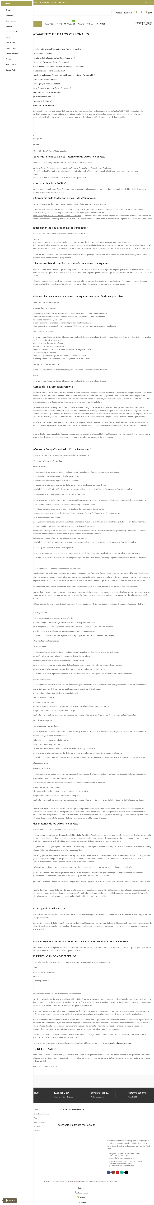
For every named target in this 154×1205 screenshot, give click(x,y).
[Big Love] (121, 1081)
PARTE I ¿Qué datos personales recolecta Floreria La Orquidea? (38, 71)
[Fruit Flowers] (60, 1081)
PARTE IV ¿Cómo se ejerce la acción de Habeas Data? (33, 105)
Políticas (37, 1130)
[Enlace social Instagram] (129, 2)
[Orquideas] (40, 1081)
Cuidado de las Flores (42, 1114)
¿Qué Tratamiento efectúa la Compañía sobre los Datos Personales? (42, 88)
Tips (35, 1118)
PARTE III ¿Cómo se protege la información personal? (33, 97)
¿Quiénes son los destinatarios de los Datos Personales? (37, 92)
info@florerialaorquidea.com (119, 1043)
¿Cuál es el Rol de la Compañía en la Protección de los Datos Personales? (44, 58)
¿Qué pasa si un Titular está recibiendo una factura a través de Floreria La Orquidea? (48, 66)
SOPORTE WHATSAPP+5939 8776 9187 (143, 24)
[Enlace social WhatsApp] (135, 2)
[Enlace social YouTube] (132, 2)
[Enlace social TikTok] (138, 2)
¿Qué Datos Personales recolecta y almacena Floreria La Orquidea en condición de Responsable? (54, 75)
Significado (38, 1126)
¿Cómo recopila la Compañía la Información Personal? (35, 79)
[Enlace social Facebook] (126, 2)
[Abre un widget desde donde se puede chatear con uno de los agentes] (9, 1201)
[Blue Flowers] (101, 1081)
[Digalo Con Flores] (80, 1081)
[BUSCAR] (109, 13)
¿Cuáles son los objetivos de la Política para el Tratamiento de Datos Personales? (47, 49)
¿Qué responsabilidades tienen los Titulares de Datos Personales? (41, 62)
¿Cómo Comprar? (40, 1122)
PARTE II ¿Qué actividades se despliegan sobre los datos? (35, 84)
